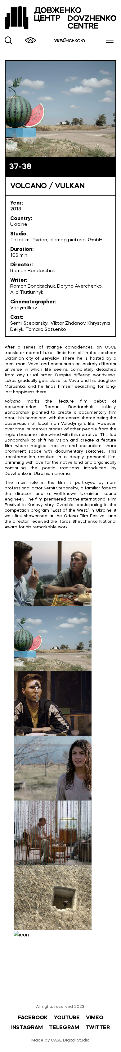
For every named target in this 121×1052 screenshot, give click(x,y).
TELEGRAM (64, 1027)
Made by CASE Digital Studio (60, 1040)
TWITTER (97, 1027)
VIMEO (94, 1017)
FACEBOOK (32, 1017)
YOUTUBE (67, 1017)
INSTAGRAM (27, 1027)
